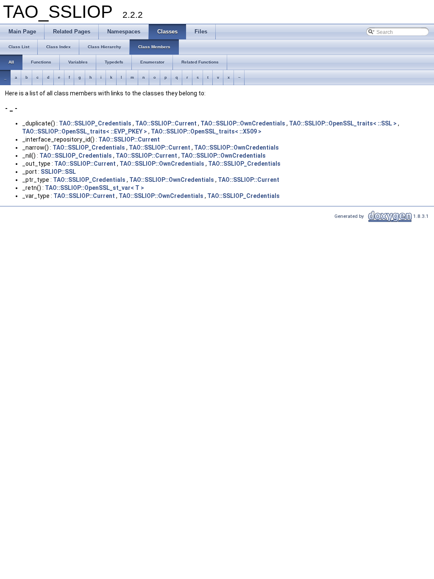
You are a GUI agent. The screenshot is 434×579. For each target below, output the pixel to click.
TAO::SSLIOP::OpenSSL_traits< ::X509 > (206, 131)
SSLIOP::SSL (58, 171)
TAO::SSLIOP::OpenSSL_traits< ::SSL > (343, 123)
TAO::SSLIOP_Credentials (95, 123)
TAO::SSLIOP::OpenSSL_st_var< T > (94, 187)
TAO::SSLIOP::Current (166, 123)
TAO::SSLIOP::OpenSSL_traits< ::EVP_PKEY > (84, 131)
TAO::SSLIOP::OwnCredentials (242, 123)
